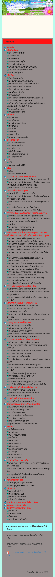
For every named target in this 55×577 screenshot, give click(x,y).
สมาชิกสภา (13, 120)
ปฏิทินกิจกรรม (14, 151)
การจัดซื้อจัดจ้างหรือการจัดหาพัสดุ (21, 285)
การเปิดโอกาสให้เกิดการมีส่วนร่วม (21, 387)
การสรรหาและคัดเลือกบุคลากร (22, 373)
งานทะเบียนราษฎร (16, 108)
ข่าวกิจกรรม (14, 148)
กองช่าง (12, 131)
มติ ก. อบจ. (13, 440)
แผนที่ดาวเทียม (15, 513)
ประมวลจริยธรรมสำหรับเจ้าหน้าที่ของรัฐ (26, 277)
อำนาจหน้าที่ (14, 94)
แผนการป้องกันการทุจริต (17, 190)
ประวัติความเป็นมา (17, 52)
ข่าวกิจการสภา (15, 156)
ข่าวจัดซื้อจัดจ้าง (15, 145)
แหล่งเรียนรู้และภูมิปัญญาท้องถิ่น (22, 66)
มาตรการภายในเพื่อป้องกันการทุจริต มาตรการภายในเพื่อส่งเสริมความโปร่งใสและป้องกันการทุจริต (26, 234)
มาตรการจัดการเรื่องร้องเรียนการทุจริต (25, 257)
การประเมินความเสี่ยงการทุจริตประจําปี (25, 215)
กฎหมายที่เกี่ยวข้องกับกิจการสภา (22, 423)
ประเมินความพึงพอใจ (18, 519)
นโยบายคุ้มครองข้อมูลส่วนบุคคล (22, 336)
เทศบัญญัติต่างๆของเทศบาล (20, 482)
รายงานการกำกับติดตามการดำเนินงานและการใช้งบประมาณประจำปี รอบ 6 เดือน (28, 183)
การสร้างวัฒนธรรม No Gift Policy (23, 207)
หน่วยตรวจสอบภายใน (18, 137)
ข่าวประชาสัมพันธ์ (16, 142)
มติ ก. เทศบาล (14, 443)
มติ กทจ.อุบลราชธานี (17, 448)
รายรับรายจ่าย (15, 454)
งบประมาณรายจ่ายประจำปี (20, 308)
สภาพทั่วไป (13, 55)
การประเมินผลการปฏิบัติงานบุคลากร (24, 381)
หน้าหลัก (10, 47)
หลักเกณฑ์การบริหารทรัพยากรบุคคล (24, 364)
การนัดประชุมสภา (16, 417)
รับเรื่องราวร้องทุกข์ (17, 496)
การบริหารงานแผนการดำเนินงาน (21, 176)
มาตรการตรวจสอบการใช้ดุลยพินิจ (23, 269)
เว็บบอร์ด (10, 488)
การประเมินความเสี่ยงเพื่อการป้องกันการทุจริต (26, 212)
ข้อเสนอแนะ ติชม (16, 493)
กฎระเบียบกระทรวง (17, 434)
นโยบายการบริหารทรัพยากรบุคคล (23, 342)
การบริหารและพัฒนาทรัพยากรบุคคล (22, 339)
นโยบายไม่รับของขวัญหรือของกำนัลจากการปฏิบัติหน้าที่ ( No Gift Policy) (27, 104)
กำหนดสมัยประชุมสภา (18, 409)
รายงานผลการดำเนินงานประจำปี (23, 187)
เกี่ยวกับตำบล (12, 49)
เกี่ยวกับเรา (11, 75)
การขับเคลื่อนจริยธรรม (18, 280)
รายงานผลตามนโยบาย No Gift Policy (25, 210)
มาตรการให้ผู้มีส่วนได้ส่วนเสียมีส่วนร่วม (25, 240)
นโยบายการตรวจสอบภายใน (21, 226)
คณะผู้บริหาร (14, 117)
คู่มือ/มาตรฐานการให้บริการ (20, 328)
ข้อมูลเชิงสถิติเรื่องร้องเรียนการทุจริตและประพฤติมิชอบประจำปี (25, 475)
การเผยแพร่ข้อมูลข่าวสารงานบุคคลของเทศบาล (29, 350)
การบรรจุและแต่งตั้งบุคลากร (21, 375)
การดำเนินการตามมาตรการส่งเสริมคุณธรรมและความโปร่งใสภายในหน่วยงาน (27, 273)
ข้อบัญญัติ (12, 451)
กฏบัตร (11, 224)
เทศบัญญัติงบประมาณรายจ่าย (21, 485)
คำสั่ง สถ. (12, 437)
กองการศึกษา (14, 134)
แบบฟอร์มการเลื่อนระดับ (19, 356)
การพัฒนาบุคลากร (16, 378)
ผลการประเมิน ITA (16, 165)
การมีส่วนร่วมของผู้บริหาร (20, 395)
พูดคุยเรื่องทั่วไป (15, 490)
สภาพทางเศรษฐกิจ (16, 61)
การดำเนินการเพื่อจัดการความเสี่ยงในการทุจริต (29, 218)
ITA (8, 159)
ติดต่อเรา (12, 510)
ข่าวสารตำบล (12, 139)
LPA (8, 167)
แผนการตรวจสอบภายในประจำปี (23, 221)
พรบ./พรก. (13, 432)
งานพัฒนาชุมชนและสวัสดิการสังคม (22, 502)
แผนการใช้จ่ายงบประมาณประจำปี (21, 302)
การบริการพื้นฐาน (16, 64)
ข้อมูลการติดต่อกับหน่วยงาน (18, 507)
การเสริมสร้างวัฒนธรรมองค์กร (20, 398)
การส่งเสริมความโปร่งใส (17, 460)
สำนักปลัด (13, 125)
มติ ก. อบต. (13, 446)
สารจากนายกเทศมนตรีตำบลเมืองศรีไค (25, 97)
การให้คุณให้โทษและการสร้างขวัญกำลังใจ (27, 384)
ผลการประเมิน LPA (17, 173)
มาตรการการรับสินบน (18, 260)
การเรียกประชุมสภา (17, 412)
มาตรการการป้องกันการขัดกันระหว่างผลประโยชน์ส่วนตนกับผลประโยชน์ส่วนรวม (25, 265)
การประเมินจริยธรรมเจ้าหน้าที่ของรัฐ (24, 283)
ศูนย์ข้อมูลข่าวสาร (16, 111)
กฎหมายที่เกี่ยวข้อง (14, 479)
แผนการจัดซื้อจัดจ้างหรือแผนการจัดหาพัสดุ (27, 288)
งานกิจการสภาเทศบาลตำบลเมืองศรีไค (23, 403)
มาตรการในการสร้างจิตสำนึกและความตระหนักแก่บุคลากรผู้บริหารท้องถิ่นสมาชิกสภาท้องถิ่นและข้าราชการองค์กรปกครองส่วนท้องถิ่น (29, 246)
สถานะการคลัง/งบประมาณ (20, 86)
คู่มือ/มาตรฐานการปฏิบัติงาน (21, 325)
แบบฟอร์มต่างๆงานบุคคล (19, 353)
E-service (12, 516)
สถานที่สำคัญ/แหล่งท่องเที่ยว (21, 69)
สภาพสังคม (13, 58)
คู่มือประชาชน (15, 457)
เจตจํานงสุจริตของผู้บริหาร (20, 100)
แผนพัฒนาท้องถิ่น (16, 92)
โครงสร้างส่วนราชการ (18, 89)
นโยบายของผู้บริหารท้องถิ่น (20, 80)
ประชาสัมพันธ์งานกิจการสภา (21, 415)
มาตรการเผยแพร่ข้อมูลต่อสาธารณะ (24, 238)
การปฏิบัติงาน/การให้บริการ (18, 322)
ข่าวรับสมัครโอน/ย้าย (18, 153)
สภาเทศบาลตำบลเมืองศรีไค (20, 406)
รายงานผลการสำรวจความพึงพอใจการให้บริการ (29, 333)
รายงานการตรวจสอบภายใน (21, 229)
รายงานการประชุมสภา (18, 420)
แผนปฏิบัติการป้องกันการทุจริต (21, 193)
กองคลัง (12, 128)
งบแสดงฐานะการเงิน (17, 311)
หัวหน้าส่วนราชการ (17, 122)
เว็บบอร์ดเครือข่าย (16, 499)
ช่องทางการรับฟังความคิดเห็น (21, 389)
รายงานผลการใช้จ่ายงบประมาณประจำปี (26, 319)
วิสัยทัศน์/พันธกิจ (15, 78)
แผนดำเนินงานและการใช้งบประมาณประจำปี (28, 179)
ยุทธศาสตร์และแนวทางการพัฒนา (23, 83)
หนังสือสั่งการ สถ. (16, 429)
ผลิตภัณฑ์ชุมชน (15, 72)
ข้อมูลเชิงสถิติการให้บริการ (20, 330)
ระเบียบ (10, 426)
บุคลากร (10, 114)
